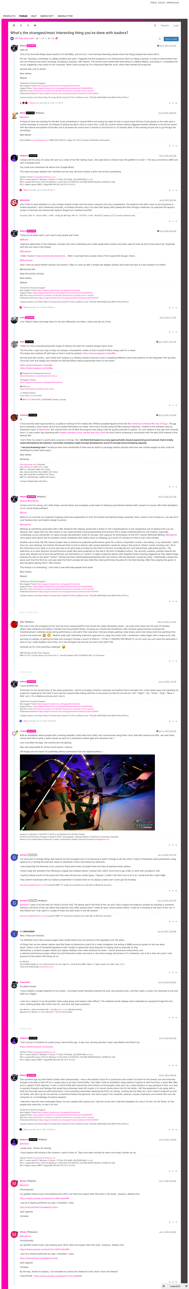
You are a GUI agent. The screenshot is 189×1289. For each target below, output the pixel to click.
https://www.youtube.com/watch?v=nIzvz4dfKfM (58, 1276)
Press (153, 2)
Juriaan (23, 731)
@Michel (24, 239)
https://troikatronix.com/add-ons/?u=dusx (37, 389)
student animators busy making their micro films (82, 432)
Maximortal (25, 200)
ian (21, 931)
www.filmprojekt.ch (40, 140)
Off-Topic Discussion (24, 38)
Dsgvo (161, 2)
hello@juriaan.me (102, 839)
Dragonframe (43, 429)
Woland (23, 45)
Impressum (173, 2)
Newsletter (65, 16)
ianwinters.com (47, 967)
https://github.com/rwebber (31, 395)
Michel (23, 113)
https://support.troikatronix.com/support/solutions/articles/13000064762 (63, 88)
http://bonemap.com (28, 464)
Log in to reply (171, 39)
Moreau (23, 1181)
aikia (22, 622)
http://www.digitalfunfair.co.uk (32, 885)
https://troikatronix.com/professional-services (38, 376)
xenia (22, 317)
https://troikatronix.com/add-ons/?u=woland (75, 91)
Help (34, 16)
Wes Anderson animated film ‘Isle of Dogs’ (148, 423)
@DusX (23, 512)
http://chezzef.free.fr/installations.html (38, 1207)
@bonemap (25, 524)
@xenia (23, 500)
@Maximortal (26, 260)
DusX (22, 342)
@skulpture (25, 1236)
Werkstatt (47, 16)
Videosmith (25, 982)
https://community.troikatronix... (51, 256)
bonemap (24, 415)
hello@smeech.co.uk (58, 1009)
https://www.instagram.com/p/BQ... (100, 353)
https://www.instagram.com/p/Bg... (37, 365)
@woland (24, 117)
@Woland (40, 113)
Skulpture (24, 155)
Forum (23, 16)
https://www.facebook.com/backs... (37, 1046)
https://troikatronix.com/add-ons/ (41, 91)
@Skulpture (25, 251)
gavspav (23, 855)
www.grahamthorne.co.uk (44, 177)
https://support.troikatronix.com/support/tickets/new (58, 86)
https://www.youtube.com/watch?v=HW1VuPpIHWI (44, 1198)
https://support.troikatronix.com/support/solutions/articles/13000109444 (68, 93)
